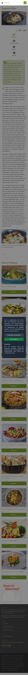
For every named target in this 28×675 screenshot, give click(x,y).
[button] (14, 335)
